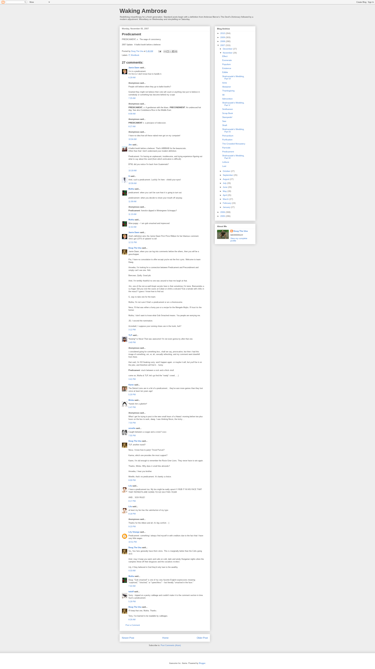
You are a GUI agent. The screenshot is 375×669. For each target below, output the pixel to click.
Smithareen (227, 109)
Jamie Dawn (133, 68)
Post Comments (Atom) (171, 645)
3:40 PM (132, 342)
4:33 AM (131, 571)
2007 (223, 45)
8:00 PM (132, 480)
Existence (226, 68)
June (225, 187)
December (228, 49)
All (223, 95)
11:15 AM (132, 214)
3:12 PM (132, 330)
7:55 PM (132, 435)
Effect (224, 56)
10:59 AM (132, 183)
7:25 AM (131, 98)
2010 (223, 33)
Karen (131, 385)
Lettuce (225, 162)
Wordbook (135, 55)
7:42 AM (131, 586)
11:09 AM (132, 201)
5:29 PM (132, 601)
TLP (130, 335)
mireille (131, 428)
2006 (223, 212)
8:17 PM (132, 501)
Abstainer (226, 87)
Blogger (202, 663)
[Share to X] (170, 51)
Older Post (202, 638)
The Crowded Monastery (233, 144)
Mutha (131, 189)
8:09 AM (131, 114)
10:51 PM (132, 542)
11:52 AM (132, 227)
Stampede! (227, 117)
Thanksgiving (228, 91)
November (228, 53)
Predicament (228, 151)
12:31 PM (132, 242)
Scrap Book (227, 113)
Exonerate (227, 60)
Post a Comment (133, 625)
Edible (225, 72)
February (227, 203)
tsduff (131, 591)
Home (165, 638)
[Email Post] (159, 51)
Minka (131, 400)
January (227, 207)
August (226, 179)
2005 (223, 216)
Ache (224, 83)
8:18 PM (132, 514)
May (225, 191)
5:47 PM (132, 407)
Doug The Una (134, 248)
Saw (224, 121)
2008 (223, 41)
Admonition (227, 99)
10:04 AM (132, 139)
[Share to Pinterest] (176, 51)
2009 (223, 37)
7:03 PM (132, 423)
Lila (130, 486)
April (225, 195)
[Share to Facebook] (173, 51)
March (226, 199)
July (225, 183)
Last (224, 166)
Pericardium (227, 135)
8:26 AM (131, 619)
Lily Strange (133, 532)
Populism (226, 64)
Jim (130, 145)
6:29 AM (131, 77)
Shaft (224, 125)
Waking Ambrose (143, 11)
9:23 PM (132, 526)
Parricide (226, 147)
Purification (227, 139)
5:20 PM (132, 394)
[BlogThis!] (167, 51)
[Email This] (164, 51)
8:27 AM (131, 126)
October (227, 171)
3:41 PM (132, 379)
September (228, 175)
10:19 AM (132, 170)
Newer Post (128, 638)
